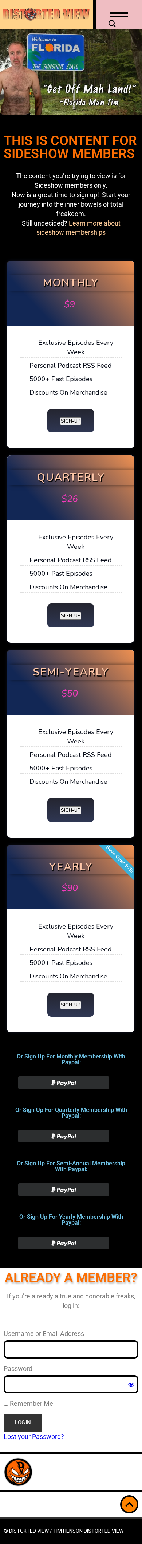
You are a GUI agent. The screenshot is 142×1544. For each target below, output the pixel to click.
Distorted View (103, 1531)
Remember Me (30, 1403)
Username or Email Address (44, 1333)
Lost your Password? (34, 1436)
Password (18, 1368)
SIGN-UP (70, 421)
